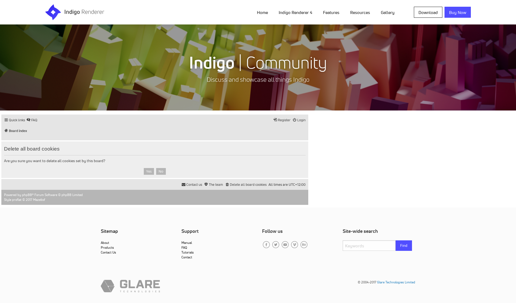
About (105, 242)
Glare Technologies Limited (396, 282)
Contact (186, 257)
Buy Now (457, 12)
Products (107, 247)
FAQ (184, 247)
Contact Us (108, 252)
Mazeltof (39, 199)
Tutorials (187, 252)
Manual (186, 242)
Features (331, 12)
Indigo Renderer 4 (295, 12)
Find (403, 245)
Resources (360, 12)
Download (428, 12)
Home (262, 12)
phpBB (27, 195)
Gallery (388, 12)
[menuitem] (263, 12)
